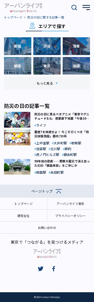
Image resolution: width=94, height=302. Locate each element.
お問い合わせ (47, 227)
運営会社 (23, 215)
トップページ (13, 17)
